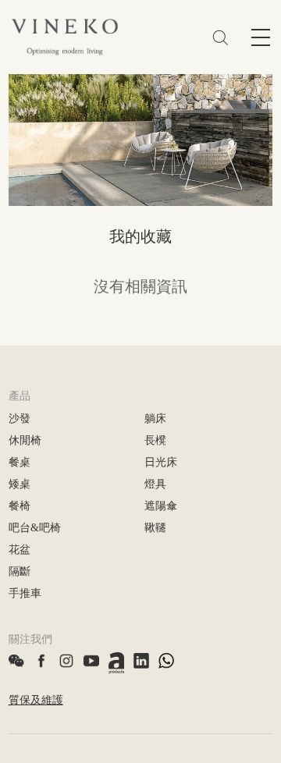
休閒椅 (25, 440)
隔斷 (19, 571)
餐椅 (19, 506)
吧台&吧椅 (35, 528)
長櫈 (155, 440)
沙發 (19, 418)
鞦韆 (155, 528)
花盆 (19, 549)
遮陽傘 (160, 506)
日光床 (160, 462)
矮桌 (19, 484)
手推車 (25, 593)
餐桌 (19, 462)
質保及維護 (36, 700)
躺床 (155, 418)
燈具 (155, 484)
